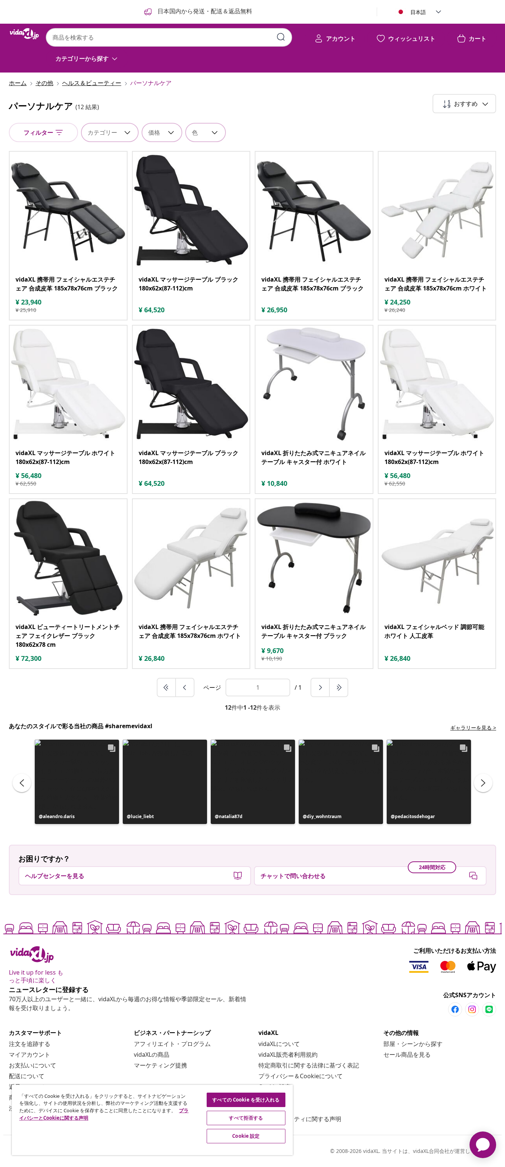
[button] (77, 782)
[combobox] (169, 37)
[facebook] (455, 1009)
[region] (152, 1120)
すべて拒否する (246, 1117)
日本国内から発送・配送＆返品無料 (204, 11)
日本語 (418, 12)
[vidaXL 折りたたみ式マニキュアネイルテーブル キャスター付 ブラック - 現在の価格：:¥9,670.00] (314, 557)
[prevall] (166, 687)
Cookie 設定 (246, 1136)
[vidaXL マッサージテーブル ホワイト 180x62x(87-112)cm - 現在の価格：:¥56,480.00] (68, 384)
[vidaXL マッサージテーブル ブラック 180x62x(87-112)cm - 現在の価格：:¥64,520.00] (191, 210)
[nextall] (339, 687)
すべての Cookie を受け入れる (245, 1099)
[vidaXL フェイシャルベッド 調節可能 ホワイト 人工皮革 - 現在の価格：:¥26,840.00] (437, 557)
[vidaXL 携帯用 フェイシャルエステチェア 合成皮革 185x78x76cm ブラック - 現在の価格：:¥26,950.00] (314, 210)
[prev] (185, 687)
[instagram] (472, 1009)
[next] (320, 687)
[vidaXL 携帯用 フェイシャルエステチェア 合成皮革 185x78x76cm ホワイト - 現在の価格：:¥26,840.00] (191, 557)
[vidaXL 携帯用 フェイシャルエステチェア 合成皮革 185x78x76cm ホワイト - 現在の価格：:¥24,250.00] (437, 210)
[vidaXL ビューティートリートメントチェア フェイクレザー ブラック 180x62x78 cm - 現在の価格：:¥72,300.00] (68, 557)
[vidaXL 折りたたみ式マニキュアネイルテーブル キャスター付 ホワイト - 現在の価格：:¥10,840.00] (314, 384)
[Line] (489, 1009)
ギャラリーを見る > (473, 727)
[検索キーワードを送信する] (281, 37)
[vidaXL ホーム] (24, 33)
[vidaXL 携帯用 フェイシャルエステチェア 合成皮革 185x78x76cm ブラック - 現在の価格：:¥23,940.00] (68, 210)
